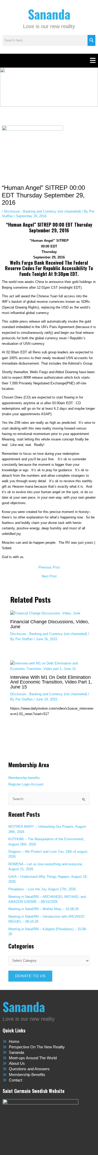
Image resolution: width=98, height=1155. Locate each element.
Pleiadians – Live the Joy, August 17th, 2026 (42, 889)
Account (37, 784)
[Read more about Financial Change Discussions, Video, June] (45, 613)
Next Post (49, 576)
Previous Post (49, 567)
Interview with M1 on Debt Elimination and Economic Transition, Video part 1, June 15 (51, 681)
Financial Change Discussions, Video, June (49, 624)
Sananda (49, 14)
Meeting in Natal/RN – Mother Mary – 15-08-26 (43, 909)
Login (26, 784)
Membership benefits (24, 778)
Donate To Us (30, 976)
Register (14, 784)
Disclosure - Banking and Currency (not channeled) (42, 211)
